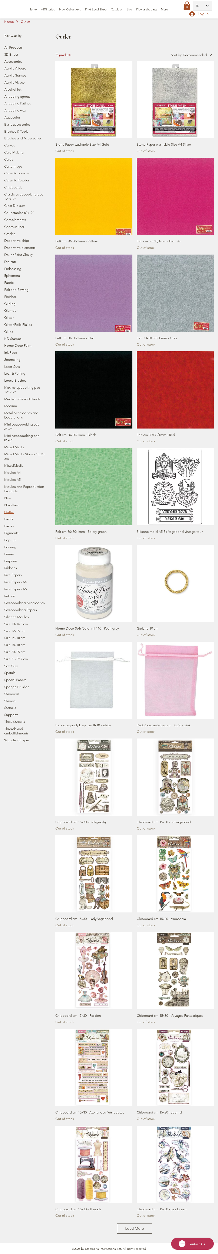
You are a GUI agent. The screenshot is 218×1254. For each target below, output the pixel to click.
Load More (134, 1228)
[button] (187, 5)
